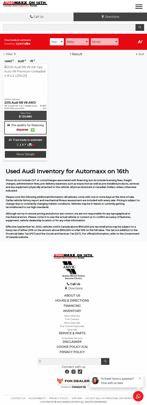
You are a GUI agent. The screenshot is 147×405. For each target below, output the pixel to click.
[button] (25, 128)
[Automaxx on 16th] (25, 4)
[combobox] (56, 42)
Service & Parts (72, 333)
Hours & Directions (72, 300)
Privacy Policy (72, 352)
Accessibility (37, 398)
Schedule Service (72, 338)
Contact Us (18, 398)
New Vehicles (72, 315)
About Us (72, 295)
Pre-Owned (72, 319)
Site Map (77, 398)
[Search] (140, 27)
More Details (25, 154)
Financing (72, 305)
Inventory (72, 311)
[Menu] (139, 7)
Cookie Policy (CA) (72, 347)
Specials (72, 329)
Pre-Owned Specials (72, 326)
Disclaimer (72, 342)
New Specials (72, 322)
